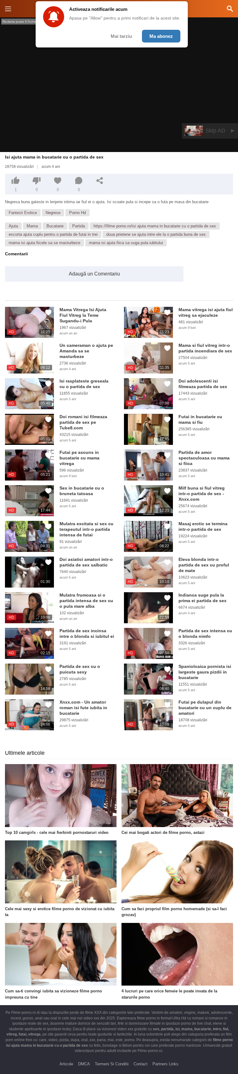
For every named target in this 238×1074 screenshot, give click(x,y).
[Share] (100, 180)
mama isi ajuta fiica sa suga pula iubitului (126, 242)
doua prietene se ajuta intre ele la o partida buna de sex (156, 234)
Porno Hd (77, 212)
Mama (32, 226)
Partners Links (165, 1064)
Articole (66, 1064)
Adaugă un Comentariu (94, 273)
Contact (141, 1064)
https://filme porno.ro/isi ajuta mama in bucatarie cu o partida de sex (155, 226)
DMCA (84, 1064)
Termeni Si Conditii (112, 1064)
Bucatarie (55, 226)
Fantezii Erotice (23, 212)
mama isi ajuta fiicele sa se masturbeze (44, 242)
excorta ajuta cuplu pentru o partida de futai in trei (53, 234)
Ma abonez (161, 36)
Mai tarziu (121, 36)
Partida (78, 226)
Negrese (53, 212)
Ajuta (13, 226)
